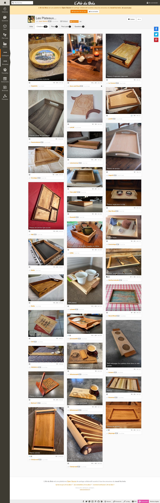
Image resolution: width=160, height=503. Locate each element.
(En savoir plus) (126, 8)
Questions (79, 26)
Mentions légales (154, 501)
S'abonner (75, 21)
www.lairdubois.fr (85, 489)
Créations (42, 26)
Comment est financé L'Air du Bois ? (103, 485)
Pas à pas (65, 26)
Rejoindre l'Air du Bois (79, 11)
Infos (31, 26)
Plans (54, 26)
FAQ (135, 501)
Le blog (127, 501)
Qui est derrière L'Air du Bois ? (83, 485)
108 (80, 21)
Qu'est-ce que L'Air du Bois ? (64, 485)
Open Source (67, 8)
